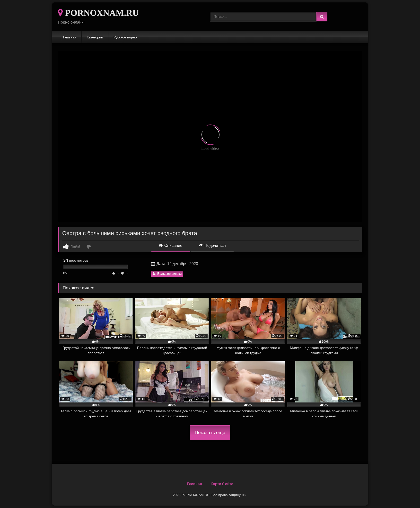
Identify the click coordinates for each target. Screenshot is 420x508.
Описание (172, 245)
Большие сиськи (169, 274)
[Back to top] (405, 493)
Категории (95, 37)
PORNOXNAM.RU (101, 13)
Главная (69, 37)
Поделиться (214, 245)
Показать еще (210, 432)
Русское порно (125, 37)
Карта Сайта (222, 484)
